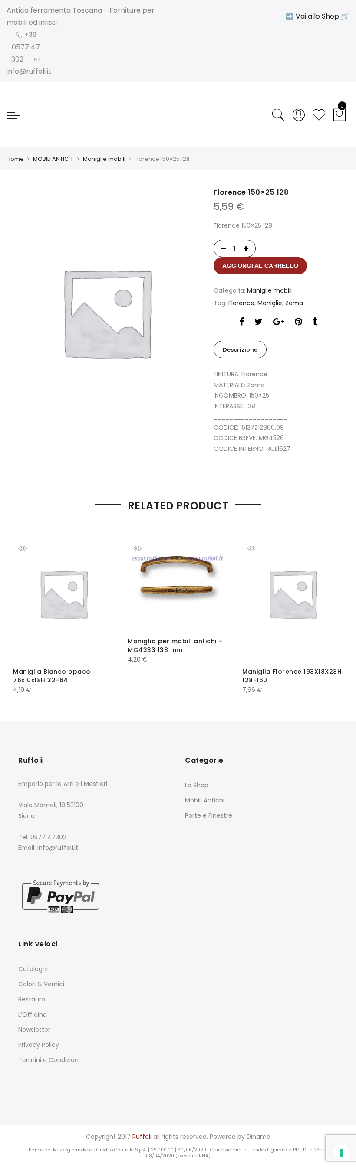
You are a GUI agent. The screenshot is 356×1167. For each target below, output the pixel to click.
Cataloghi (33, 969)
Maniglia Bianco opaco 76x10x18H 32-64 (52, 676)
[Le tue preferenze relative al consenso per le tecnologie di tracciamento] (341, 1152)
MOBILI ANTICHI (53, 159)
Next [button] (328, 604)
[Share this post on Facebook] (241, 322)
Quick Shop (29, 548)
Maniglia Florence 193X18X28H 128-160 (292, 676)
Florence (241, 303)
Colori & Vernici (41, 984)
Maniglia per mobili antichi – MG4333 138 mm (175, 645)
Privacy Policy (38, 1044)
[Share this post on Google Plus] (278, 322)
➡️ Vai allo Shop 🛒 (317, 16)
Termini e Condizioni (49, 1060)
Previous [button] (27, 604)
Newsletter (34, 1029)
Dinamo (258, 1136)
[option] (106, 312)
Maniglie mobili (104, 159)
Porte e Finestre (208, 815)
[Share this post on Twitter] (258, 322)
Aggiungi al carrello (260, 265)
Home (15, 159)
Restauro (31, 999)
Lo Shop (196, 785)
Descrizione (240, 350)
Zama (294, 303)
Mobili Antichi (204, 800)
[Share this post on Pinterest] (298, 322)
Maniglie (269, 303)
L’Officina (32, 1014)
